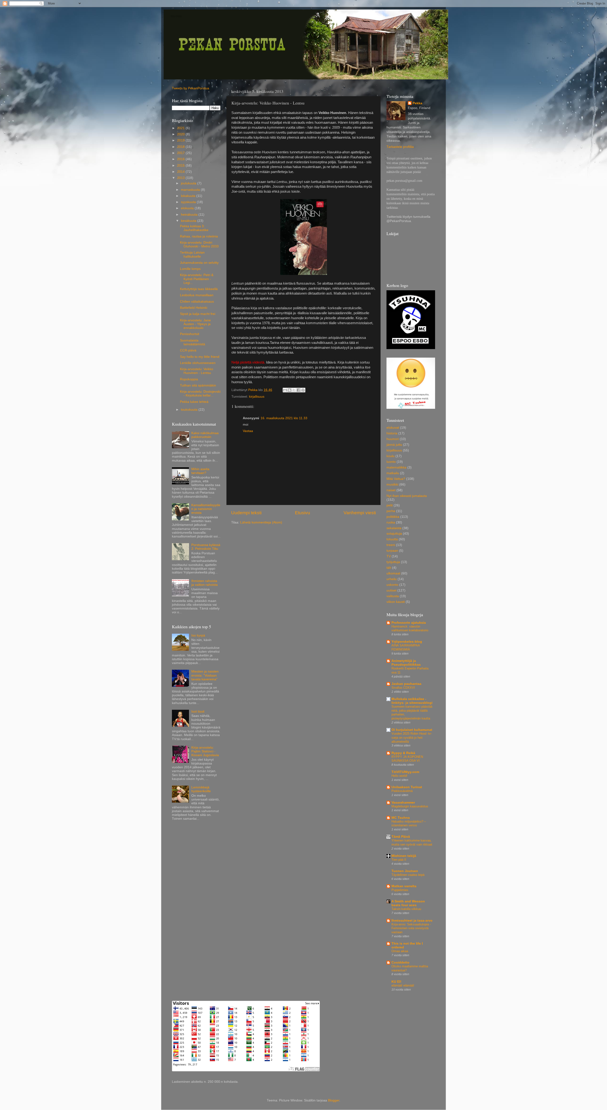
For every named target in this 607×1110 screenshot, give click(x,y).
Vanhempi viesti (360, 512)
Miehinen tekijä (403, 856)
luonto (391, 462)
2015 (181, 165)
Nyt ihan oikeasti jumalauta (406, 496)
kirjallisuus (256, 396)
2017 (181, 153)
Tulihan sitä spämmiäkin (198, 385)
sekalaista (393, 528)
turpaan (392, 550)
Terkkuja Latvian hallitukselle (192, 254)
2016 (181, 159)
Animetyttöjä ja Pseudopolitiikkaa (406, 662)
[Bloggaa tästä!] (289, 390)
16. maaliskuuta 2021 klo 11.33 (284, 418)
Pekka (417, 103)
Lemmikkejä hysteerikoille (201, 789)
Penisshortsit (189, 334)
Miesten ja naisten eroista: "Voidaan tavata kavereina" (205, 675)
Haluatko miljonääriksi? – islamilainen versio (408, 823)
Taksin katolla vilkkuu (406, 909)
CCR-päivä (188, 350)
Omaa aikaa (399, 951)
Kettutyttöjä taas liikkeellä (199, 289)
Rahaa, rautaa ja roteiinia (199, 236)
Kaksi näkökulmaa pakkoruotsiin (205, 435)
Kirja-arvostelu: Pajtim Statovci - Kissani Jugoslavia (205, 751)
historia (391, 433)
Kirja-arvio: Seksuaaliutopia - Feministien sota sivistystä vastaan (411, 928)
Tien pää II (398, 859)
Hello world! (399, 776)
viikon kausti (395, 602)
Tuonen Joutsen (404, 871)
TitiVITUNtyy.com (405, 772)
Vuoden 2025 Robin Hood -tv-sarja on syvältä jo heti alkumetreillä (411, 737)
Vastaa (248, 431)
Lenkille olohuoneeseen (198, 363)
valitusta (392, 596)
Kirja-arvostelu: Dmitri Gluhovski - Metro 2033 (199, 244)
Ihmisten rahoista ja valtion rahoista (204, 583)
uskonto (392, 585)
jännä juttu (394, 444)
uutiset (391, 590)
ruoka (390, 522)
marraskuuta (191, 189)
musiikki (392, 484)
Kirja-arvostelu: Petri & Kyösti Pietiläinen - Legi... (196, 278)
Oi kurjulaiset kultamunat (411, 730)
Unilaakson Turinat (406, 787)
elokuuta (188, 208)
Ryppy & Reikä (403, 753)
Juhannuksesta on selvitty (199, 262)
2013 (181, 178)
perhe (390, 511)
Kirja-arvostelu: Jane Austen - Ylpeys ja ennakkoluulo (195, 324)
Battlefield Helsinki (193, 307)
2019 (181, 140)
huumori (392, 439)
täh (388, 567)
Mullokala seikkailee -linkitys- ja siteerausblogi (411, 701)
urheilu (391, 579)
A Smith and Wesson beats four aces (408, 903)
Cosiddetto (400, 962)
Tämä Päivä (400, 836)
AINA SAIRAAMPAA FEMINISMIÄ (405, 647)
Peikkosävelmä (402, 791)
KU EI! (396, 981)
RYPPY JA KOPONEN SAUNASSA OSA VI (407, 759)
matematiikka (396, 467)
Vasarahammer (403, 802)
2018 (181, 147)
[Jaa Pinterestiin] (303, 390)
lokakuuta (188, 196)
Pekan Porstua (176, 16)
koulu (390, 456)
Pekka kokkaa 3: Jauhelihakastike (194, 228)
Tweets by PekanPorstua (190, 88)
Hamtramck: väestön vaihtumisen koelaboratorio (409, 628)
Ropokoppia (189, 379)
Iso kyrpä (198, 635)
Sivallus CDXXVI (403, 687)
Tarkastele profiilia (400, 147)
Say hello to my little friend (199, 357)
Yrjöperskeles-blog (406, 641)
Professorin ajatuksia (408, 622)
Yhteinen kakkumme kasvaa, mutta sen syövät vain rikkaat (411, 842)
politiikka (392, 517)
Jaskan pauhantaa (406, 684)
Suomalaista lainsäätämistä (192, 342)
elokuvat (392, 427)
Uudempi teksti (246, 512)
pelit (389, 505)
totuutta (392, 539)
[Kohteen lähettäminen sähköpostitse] (285, 390)
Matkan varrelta (403, 886)
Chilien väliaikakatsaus (197, 301)
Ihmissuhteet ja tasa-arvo (411, 920)
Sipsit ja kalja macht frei (197, 314)
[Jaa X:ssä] (294, 390)
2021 (181, 128)
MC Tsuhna (400, 817)
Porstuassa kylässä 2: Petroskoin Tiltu (205, 546)
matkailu (392, 473)
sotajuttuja (394, 533)
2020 (181, 134)
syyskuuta (189, 202)
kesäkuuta (189, 221)
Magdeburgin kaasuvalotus (409, 806)
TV (388, 556)
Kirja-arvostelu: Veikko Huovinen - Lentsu (196, 371)
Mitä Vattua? (395, 479)
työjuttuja (393, 562)
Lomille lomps (190, 269)
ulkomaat (393, 573)
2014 (181, 171)
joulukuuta (189, 183)
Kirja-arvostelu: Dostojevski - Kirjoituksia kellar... (200, 393)
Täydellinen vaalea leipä (407, 875)
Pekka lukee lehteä (194, 402)
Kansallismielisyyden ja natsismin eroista (205, 508)
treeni (390, 545)
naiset (390, 490)
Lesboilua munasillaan (196, 295)
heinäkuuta (189, 214)
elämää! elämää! (402, 985)
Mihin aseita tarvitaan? (200, 471)
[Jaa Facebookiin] (298, 390)
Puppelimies (399, 890)
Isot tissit (197, 711)
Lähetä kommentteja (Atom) (261, 522)
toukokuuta (189, 409)
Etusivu (302, 512)
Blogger (333, 1100)
